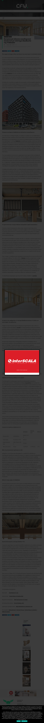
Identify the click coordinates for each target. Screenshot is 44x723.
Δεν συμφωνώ (24, 721)
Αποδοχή (18, 721)
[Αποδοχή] (42, 714)
